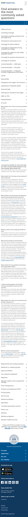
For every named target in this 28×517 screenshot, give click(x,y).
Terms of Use (4, 508)
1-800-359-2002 (20, 330)
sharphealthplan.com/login (10, 341)
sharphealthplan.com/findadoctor (9, 217)
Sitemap (3, 505)
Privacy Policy (4, 510)
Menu (26, 4)
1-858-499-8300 (9, 354)
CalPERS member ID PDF (7, 260)
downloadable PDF (19, 257)
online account (15, 202)
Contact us (4, 499)
